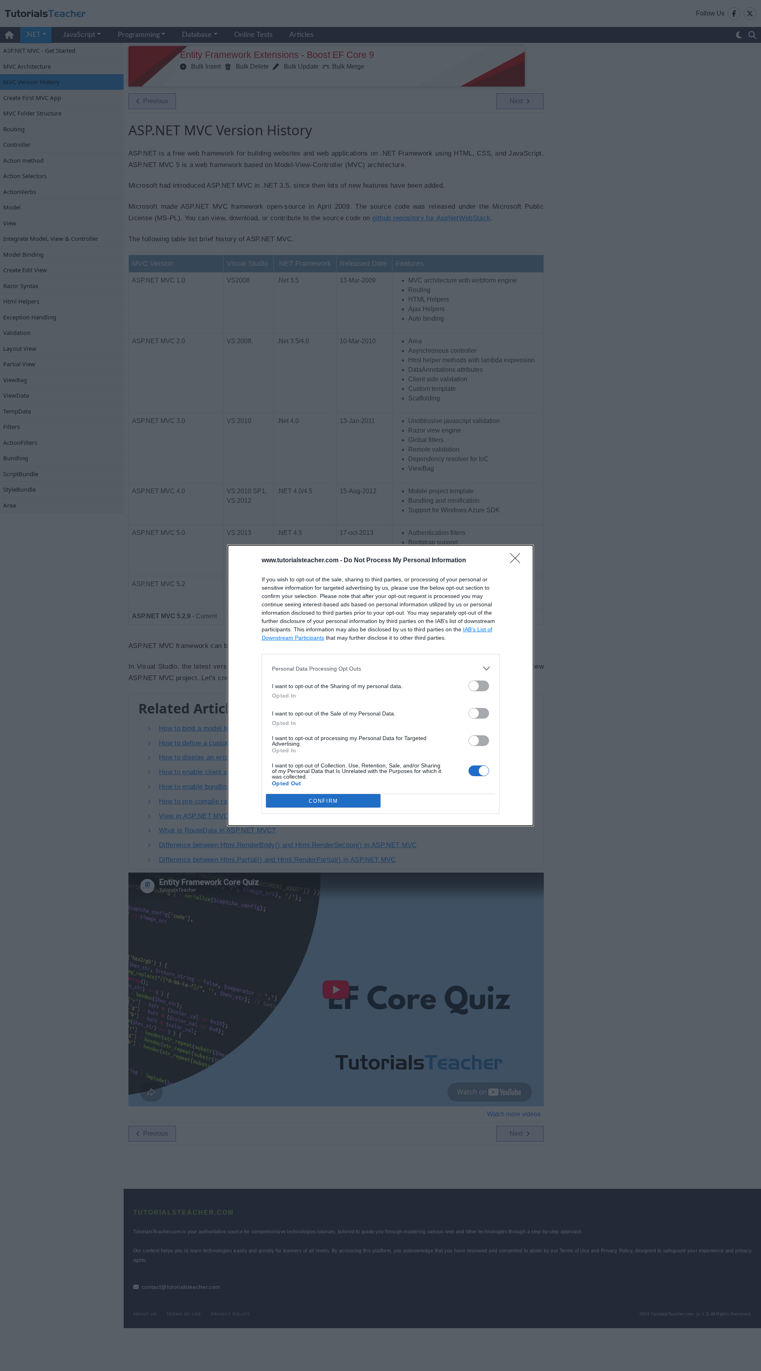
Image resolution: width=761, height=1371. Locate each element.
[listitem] (380, 668)
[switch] (478, 686)
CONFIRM (323, 801)
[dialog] (380, 685)
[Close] (517, 560)
